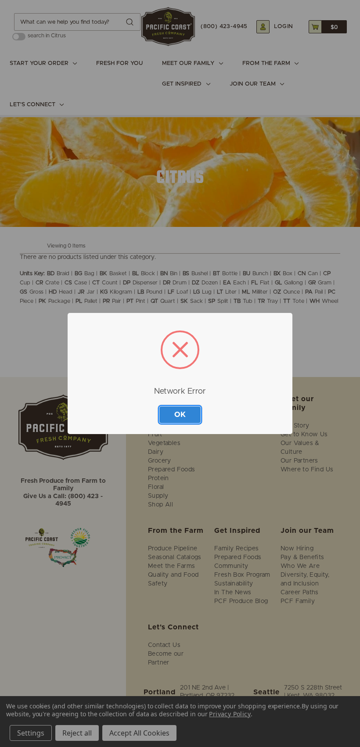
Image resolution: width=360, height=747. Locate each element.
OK (180, 414)
